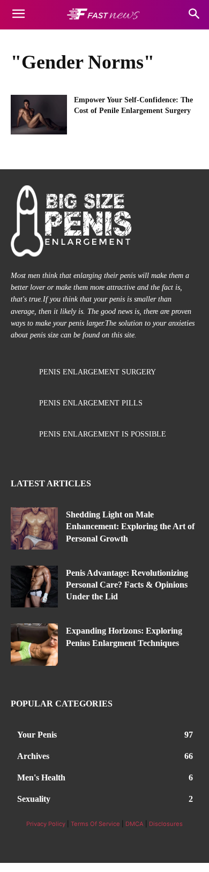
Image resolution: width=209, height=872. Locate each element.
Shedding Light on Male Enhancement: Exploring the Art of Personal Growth (130, 526)
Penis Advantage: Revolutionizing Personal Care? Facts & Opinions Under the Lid (127, 585)
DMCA (134, 824)
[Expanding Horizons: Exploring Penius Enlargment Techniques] (34, 644)
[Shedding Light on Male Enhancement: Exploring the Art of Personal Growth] (34, 528)
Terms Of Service (95, 824)
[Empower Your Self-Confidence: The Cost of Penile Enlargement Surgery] (39, 114)
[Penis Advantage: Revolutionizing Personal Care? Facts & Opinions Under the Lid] (34, 587)
